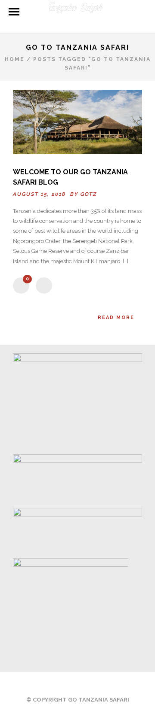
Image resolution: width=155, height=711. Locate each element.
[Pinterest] (106, 684)
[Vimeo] (84, 684)
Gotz (89, 194)
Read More (116, 317)
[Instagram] (117, 684)
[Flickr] (61, 684)
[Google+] (95, 684)
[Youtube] (72, 684)
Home (15, 59)
